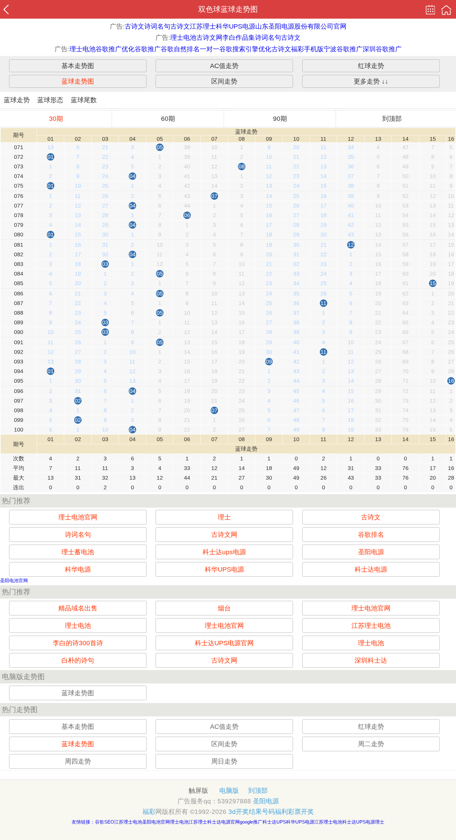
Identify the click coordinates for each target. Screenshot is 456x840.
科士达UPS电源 (358, 821)
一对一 (209, 48)
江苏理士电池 (371, 625)
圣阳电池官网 (14, 580)
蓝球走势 (17, 99)
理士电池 (183, 37)
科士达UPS (274, 821)
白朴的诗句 (77, 660)
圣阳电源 (371, 551)
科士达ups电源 (224, 551)
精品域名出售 (77, 608)
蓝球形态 (50, 99)
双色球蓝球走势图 (228, 9)
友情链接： (83, 821)
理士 (224, 517)
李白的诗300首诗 (78, 642)
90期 (280, 118)
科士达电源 (371, 569)
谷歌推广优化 (115, 48)
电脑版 (229, 790)
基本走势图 (77, 65)
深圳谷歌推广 (382, 48)
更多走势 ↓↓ (371, 81)
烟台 (224, 608)
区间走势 (224, 81)
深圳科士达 (371, 660)
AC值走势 (224, 65)
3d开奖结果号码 (251, 811)
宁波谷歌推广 (343, 48)
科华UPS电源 (235, 26)
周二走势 (371, 743)
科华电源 (78, 569)
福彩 (148, 811)
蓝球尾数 (84, 99)
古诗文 (134, 26)
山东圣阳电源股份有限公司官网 (300, 26)
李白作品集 (238, 37)
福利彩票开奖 (294, 811)
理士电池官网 (77, 517)
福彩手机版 (307, 48)
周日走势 (224, 761)
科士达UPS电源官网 (224, 642)
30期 (56, 118)
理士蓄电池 (77, 551)
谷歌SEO (104, 821)
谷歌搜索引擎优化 (245, 48)
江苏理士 (203, 26)
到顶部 (392, 118)
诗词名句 (157, 26)
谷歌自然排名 (180, 48)
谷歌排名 (371, 534)
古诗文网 (209, 37)
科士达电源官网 (223, 821)
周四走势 (78, 761)
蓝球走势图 (77, 81)
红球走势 (371, 65)
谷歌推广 (148, 48)
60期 (168, 118)
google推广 (251, 821)
